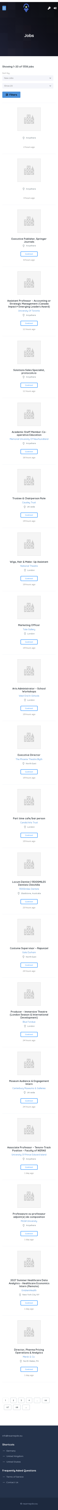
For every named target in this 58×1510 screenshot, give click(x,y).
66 (46, 1400)
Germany (11, 1450)
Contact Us (12, 1482)
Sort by (6, 73)
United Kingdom (14, 1456)
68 (17, 1407)
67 (7, 1407)
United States (13, 1461)
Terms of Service (15, 1476)
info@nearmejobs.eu (12, 1436)
